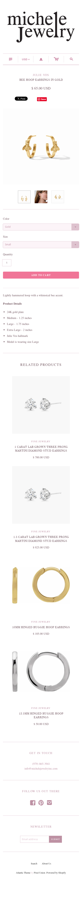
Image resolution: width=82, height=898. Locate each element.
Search (34, 863)
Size (5, 236)
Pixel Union (39, 872)
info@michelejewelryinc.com (41, 768)
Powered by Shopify (56, 872)
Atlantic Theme (23, 872)
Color (6, 219)
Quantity (8, 254)
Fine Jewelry (41, 441)
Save (43, 99)
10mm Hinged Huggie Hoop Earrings (41, 627)
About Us (46, 863)
